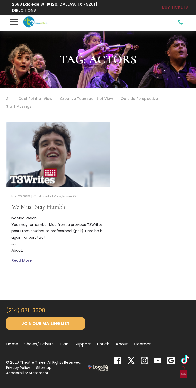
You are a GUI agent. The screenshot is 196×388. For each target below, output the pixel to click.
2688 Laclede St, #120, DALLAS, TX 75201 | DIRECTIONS (54, 7)
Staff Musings (18, 106)
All (8, 98)
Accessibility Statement (27, 373)
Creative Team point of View (86, 98)
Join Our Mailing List (45, 323)
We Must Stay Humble (38, 207)
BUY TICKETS (175, 7)
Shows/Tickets (39, 344)
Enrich (103, 344)
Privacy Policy (18, 367)
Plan (64, 344)
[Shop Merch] (183, 373)
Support (83, 344)
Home (12, 344)
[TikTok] (185, 360)
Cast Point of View (35, 98)
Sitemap (43, 367)
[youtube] (157, 360)
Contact (142, 344)
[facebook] (117, 360)
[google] (171, 360)
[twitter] (131, 360)
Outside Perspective (139, 98)
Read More (21, 260)
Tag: (98, 59)
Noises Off (70, 196)
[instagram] (144, 360)
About (122, 344)
